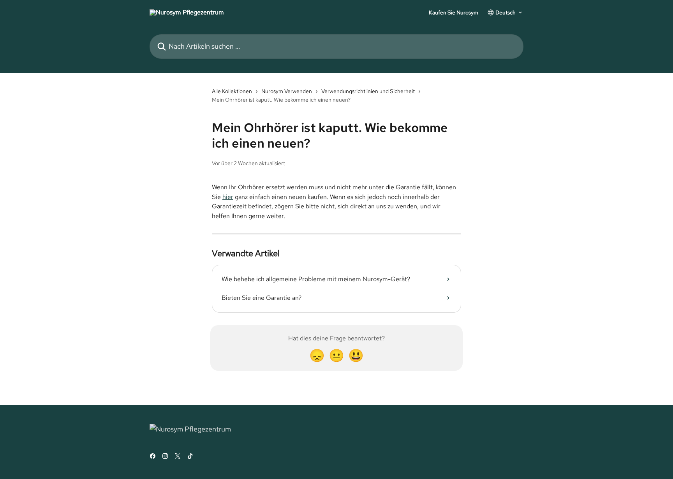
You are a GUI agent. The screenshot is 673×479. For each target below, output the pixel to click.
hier (227, 197)
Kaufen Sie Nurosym (453, 12)
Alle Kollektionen (232, 91)
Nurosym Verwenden (286, 91)
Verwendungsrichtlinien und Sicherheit (368, 91)
